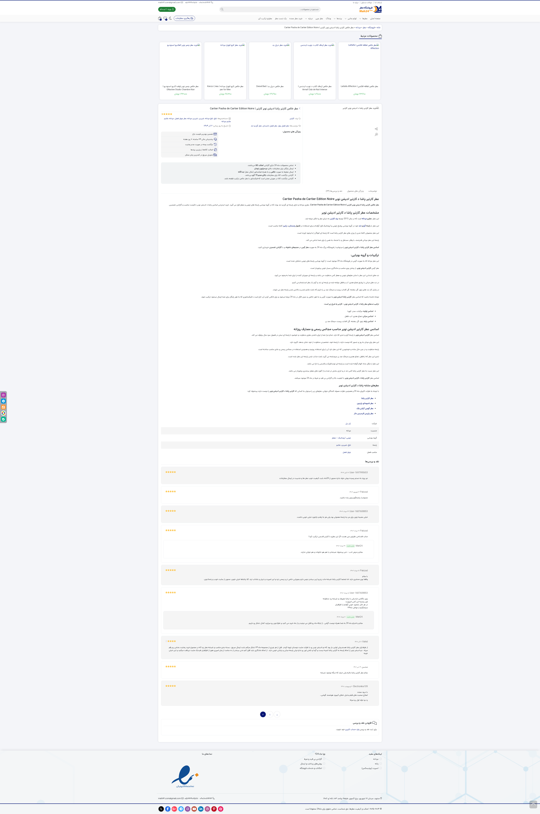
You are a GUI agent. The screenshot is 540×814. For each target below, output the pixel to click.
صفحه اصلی (375, 18)
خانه (378, 27)
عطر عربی (319, 18)
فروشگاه (371, 27)
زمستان (292, 225)
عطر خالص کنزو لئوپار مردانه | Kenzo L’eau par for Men (225, 88)
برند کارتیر (334, 218)
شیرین (201, 118)
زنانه (376, 763)
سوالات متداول (366, 2)
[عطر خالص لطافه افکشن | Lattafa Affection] (359, 63)
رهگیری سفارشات (183, 18)
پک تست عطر (281, 18)
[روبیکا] (3, 413)
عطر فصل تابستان (270, 125)
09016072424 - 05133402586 (198, 2)
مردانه (358, 27)
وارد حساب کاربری (352, 729)
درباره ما (355, 2)
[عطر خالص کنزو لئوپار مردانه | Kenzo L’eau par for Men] (225, 63)
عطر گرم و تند (256, 125)
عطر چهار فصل (180, 118)
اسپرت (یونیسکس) (370, 768)
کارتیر (292, 118)
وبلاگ (328, 18)
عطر (364, 27)
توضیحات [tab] (372, 191)
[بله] (3, 419)
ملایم (166, 118)
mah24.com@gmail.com (169, 2)
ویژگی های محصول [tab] (355, 191)
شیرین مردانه (192, 118)
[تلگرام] (3, 400)
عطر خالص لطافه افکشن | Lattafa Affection (359, 86)
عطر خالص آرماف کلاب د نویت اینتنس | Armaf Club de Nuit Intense (315, 88)
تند (360, 225)
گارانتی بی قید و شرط (313, 759)
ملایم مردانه (226, 121)
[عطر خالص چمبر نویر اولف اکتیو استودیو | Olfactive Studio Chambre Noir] (180, 63)
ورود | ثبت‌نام (166, 9)
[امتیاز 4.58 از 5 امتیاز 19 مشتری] (166, 114)
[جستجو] (222, 9)
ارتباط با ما (378, 2)
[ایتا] (3, 407)
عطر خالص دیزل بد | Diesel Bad (270, 86)
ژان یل (348, 423)
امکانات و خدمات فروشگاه (311, 768)
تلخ (215, 118)
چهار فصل (347, 452)
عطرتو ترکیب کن (265, 18)
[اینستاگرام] (3, 394)
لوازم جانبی (351, 18)
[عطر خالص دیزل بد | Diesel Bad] (270, 63)
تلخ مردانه (209, 118)
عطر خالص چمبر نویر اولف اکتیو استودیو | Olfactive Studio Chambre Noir (181, 88)
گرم (364, 225)
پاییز (285, 225)
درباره (310, 18)
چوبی (348, 437)
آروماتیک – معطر (338, 437)
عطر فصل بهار (283, 125)
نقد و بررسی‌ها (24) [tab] (334, 191)
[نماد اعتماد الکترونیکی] (185, 777)
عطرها (364, 18)
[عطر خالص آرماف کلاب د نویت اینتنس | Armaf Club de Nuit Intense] (314, 63)
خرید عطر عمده (295, 18)
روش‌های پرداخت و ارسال (311, 763)
